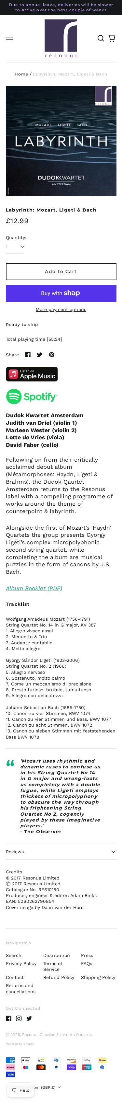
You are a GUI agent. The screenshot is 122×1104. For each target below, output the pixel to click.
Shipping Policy (98, 977)
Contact (15, 977)
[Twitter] (29, 1018)
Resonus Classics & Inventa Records (57, 1034)
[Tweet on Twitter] (40, 355)
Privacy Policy (21, 963)
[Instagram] (19, 1018)
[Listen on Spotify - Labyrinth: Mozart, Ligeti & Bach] (61, 396)
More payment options (61, 309)
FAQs (86, 963)
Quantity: (16, 237)
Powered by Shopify (20, 1043)
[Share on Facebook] (28, 355)
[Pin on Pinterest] (52, 355)
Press (87, 955)
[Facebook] (9, 1018)
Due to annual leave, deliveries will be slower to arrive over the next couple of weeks (61, 7)
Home (22, 74)
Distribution (56, 955)
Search (13, 955)
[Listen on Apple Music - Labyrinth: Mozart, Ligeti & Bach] (61, 374)
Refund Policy (58, 977)
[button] (101, 38)
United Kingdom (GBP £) (32, 1087)
